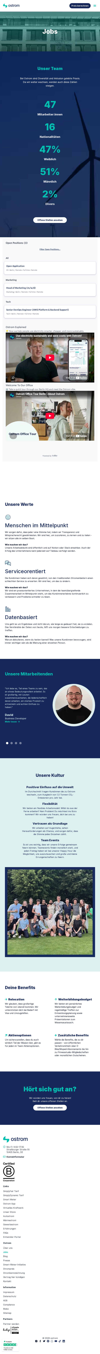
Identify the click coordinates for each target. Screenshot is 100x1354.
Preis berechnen (80, 5)
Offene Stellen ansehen (50, 220)
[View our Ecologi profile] (11, 1330)
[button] (7, 743)
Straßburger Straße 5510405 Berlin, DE (18, 1150)
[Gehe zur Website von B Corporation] (50, 1172)
